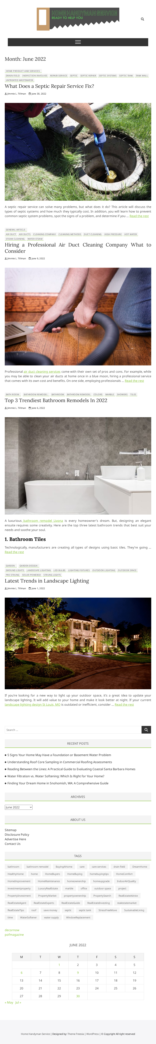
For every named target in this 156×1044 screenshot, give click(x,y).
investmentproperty (19, 888)
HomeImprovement (19, 881)
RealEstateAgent (17, 903)
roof (33, 910)
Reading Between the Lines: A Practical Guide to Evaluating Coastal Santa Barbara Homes (71, 769)
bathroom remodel (79, 394)
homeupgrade (101, 881)
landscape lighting (39, 570)
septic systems (107, 75)
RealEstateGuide (70, 903)
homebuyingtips (99, 874)
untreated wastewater (19, 80)
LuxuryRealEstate (48, 888)
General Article (15, 229)
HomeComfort (124, 874)
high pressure (113, 234)
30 (78, 996)
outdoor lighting (103, 570)
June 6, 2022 (38, 408)
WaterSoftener (28, 917)
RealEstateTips (16, 910)
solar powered (31, 574)
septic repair (88, 75)
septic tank (126, 75)
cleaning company (44, 234)
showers (122, 394)
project (122, 888)
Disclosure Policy (17, 834)
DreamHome (139, 866)
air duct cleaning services (42, 371)
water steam (35, 238)
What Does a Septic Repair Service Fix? (49, 86)
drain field (13, 75)
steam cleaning (15, 238)
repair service (58, 75)
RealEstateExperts (44, 903)
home (34, 874)
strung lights (52, 574)
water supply (51, 917)
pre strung (12, 574)
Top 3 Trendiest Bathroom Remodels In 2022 (56, 400)
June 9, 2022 (38, 258)
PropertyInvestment (19, 895)
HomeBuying (74, 874)
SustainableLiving (134, 910)
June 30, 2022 (38, 93)
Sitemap (11, 830)
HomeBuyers (52, 874)
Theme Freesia (76, 1034)
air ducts (25, 234)
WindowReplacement (78, 917)
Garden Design (28, 565)
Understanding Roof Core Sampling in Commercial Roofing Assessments (59, 762)
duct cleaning (93, 234)
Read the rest (139, 216)
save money (50, 910)
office (84, 888)
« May (9, 1002)
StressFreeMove (108, 910)
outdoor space (127, 570)
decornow (12, 930)
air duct (11, 234)
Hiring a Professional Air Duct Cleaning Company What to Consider (78, 248)
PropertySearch (102, 895)
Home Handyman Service (35, 1034)
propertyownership (75, 895)
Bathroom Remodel (36, 394)
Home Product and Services (23, 70)
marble (109, 394)
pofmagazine (14, 934)
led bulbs (59, 570)
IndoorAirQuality (126, 881)
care (82, 866)
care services (99, 866)
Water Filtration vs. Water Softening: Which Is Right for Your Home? (55, 776)
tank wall (142, 75)
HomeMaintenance (49, 881)
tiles (133, 394)
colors (98, 394)
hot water (130, 234)
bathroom (58, 394)
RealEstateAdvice (128, 895)
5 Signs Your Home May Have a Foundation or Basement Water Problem (59, 755)
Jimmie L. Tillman (16, 93)
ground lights (15, 570)
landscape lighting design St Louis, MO (32, 704)
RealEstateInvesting (98, 903)
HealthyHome (16, 874)
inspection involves (34, 75)
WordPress (92, 1034)
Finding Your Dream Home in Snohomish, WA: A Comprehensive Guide (57, 783)
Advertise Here (15, 839)
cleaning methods (70, 234)
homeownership (76, 881)
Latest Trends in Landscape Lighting (47, 581)
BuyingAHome (64, 866)
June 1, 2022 (38, 588)
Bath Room (12, 394)
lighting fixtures (79, 570)
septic (74, 75)
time (10, 917)
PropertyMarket (47, 895)
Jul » (18, 1002)
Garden (10, 565)
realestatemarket (127, 903)
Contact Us (13, 844)
